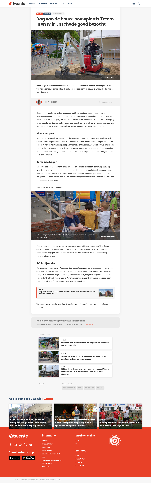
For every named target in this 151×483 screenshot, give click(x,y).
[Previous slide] (34, 215)
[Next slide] (115, 215)
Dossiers (43, 3)
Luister (54, 3)
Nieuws (32, 3)
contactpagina (87, 324)
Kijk (63, 3)
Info (70, 3)
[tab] (70, 193)
